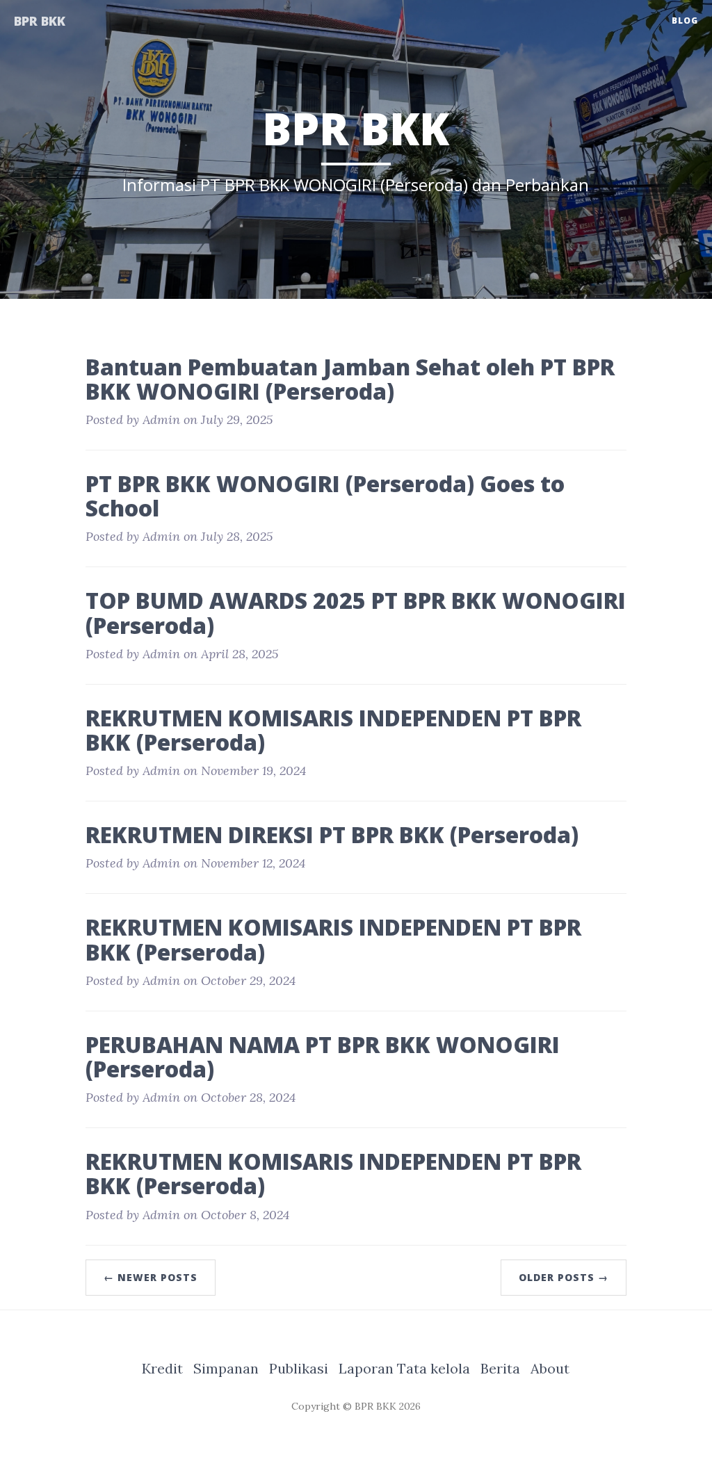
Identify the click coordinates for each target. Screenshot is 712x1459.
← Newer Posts (150, 1277)
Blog (685, 20)
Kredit (162, 1368)
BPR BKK (39, 21)
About (550, 1368)
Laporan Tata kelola (404, 1368)
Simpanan (226, 1368)
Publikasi (298, 1368)
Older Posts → (563, 1277)
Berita (500, 1368)
